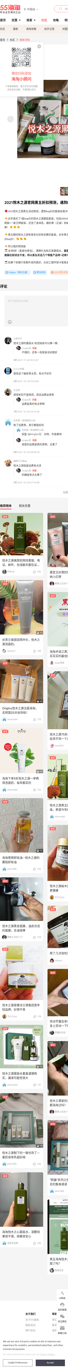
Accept (50, 1362)
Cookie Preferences (17, 1362)
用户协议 (30, 1330)
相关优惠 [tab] (24, 506)
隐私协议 (30, 1325)
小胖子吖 (17, 338)
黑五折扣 (41, 272)
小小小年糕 (18, 369)
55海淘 (10, 9)
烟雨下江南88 (20, 461)
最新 (15, 28)
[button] (31, 9)
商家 (29, 20)
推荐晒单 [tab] (6, 506)
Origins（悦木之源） (19, 272)
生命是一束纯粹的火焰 (24, 420)
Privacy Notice (47, 1354)
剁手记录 (49, 28)
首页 (2, 39)
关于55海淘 (32, 1319)
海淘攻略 (31, 28)
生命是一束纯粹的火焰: (33, 430)
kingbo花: (26, 348)
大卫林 (16, 390)
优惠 (14, 20)
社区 (2, 28)
